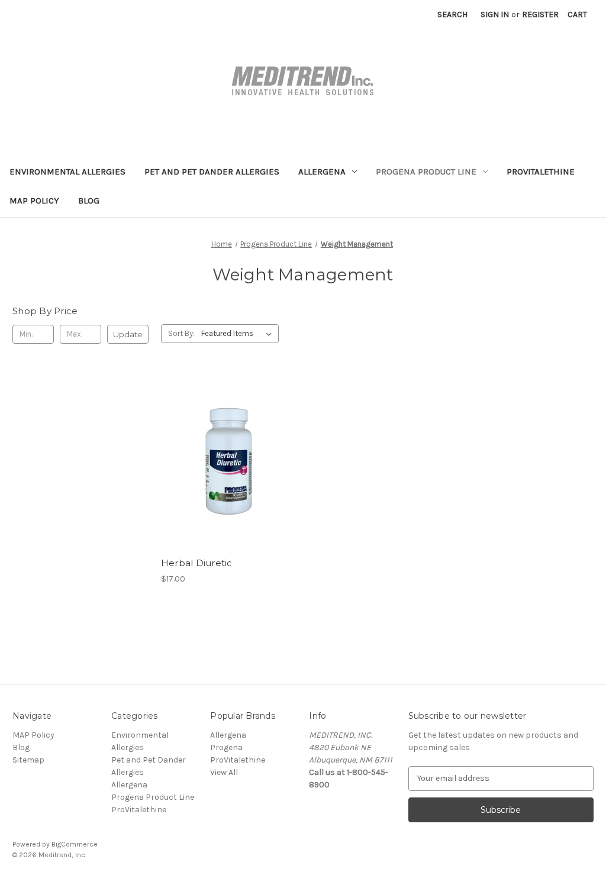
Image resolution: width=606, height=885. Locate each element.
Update (128, 334)
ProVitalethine (541, 171)
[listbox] (238, 334)
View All (224, 772)
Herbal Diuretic (197, 563)
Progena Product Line (426, 171)
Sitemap (28, 760)
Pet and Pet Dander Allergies (211, 171)
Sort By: (181, 333)
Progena (226, 747)
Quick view (229, 461)
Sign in (495, 14)
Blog (88, 200)
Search (452, 14)
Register (540, 14)
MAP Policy (34, 200)
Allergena (322, 171)
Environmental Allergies (67, 171)
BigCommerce (74, 844)
